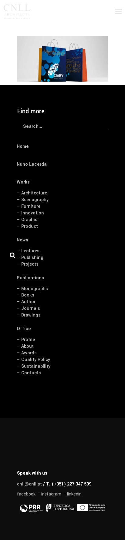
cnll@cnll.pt (29, 484)
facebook (26, 494)
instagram (51, 494)
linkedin (74, 494)
